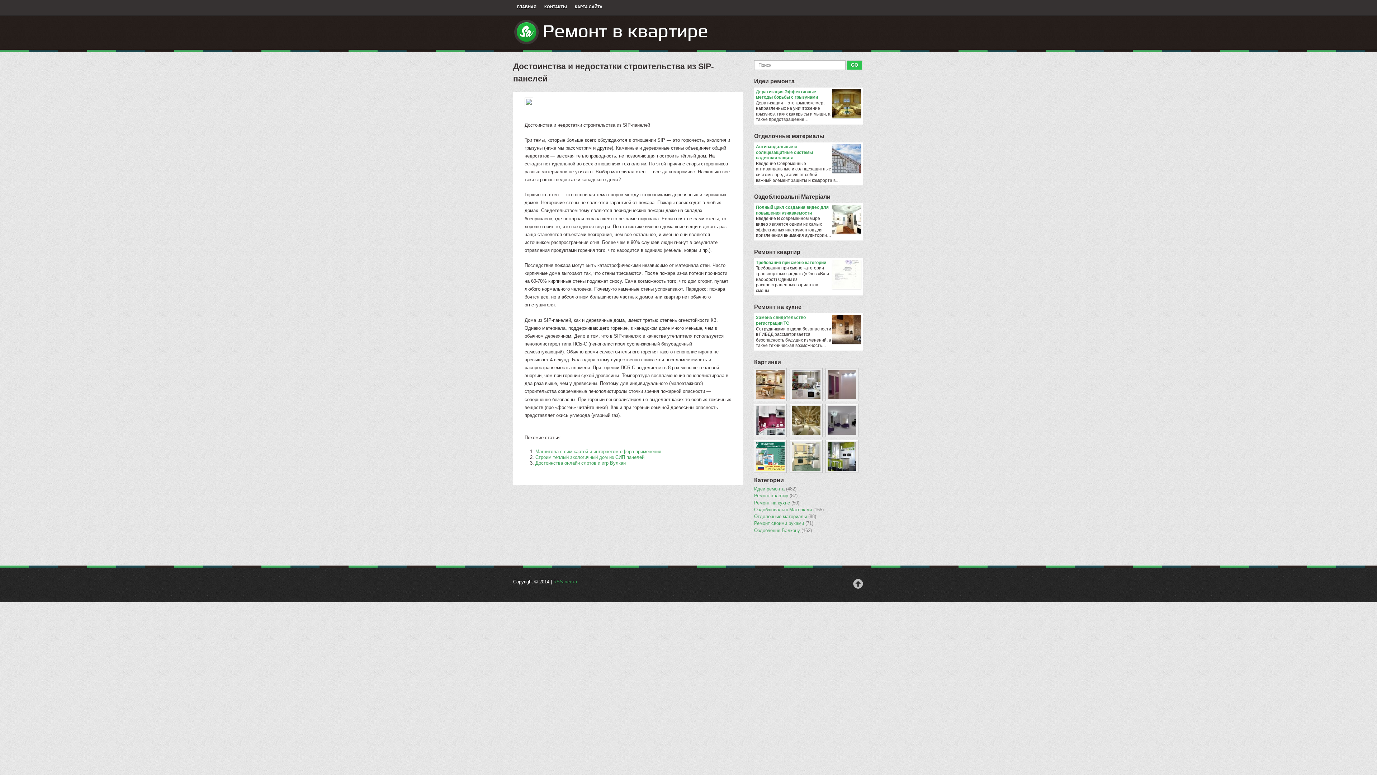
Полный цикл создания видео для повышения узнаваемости (792, 210)
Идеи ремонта (774, 81)
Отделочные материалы (789, 136)
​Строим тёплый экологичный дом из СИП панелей (589, 457)
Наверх (858, 584)
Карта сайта (588, 7)
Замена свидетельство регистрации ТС (781, 320)
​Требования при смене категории (791, 262)
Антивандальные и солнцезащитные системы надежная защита (784, 152)
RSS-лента (565, 581)
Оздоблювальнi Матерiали (792, 197)
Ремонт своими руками (783, 523)
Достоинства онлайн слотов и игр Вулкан (580, 463)
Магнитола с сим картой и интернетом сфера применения (598, 451)
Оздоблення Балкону (783, 530)
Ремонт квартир (777, 252)
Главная (526, 7)
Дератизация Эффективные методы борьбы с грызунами (787, 94)
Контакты (555, 7)
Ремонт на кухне (777, 307)
